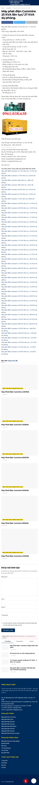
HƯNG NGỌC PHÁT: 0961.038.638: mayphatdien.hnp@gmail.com (19, 2)
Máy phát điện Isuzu (7, 719)
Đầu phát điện (5, 752)
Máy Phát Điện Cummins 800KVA (15, 458)
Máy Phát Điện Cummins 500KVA (15, 490)
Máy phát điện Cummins (8, 717)
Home (2, 8)
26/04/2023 (4, 394)
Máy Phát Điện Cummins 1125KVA (15, 425)
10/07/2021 (4, 558)
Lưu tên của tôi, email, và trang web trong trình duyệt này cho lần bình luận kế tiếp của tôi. (20, 624)
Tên (3, 599)
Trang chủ (4, 760)
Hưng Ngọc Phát (9, 781)
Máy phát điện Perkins (8, 728)
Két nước (4, 745)
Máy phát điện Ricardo (8, 721)
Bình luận (4, 577)
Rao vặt (3, 765)
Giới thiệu (4, 763)
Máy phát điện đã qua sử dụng (10, 733)
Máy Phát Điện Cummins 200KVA (15, 556)
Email (3, 607)
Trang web (4, 615)
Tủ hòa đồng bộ (6, 748)
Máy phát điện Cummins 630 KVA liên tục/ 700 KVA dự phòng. (22, 669)
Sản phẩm (8, 8)
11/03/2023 (4, 427)
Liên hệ (3, 767)
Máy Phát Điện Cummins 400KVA (15, 392)
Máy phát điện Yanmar (8, 731)
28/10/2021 (4, 525)
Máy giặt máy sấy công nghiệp (10, 741)
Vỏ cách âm (4, 750)
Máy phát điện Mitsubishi (8, 726)
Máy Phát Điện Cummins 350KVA (15, 523)
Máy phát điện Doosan (8, 724)
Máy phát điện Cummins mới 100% (21, 8)
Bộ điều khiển (5, 743)
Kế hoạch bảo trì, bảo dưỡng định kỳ (22, 653)
